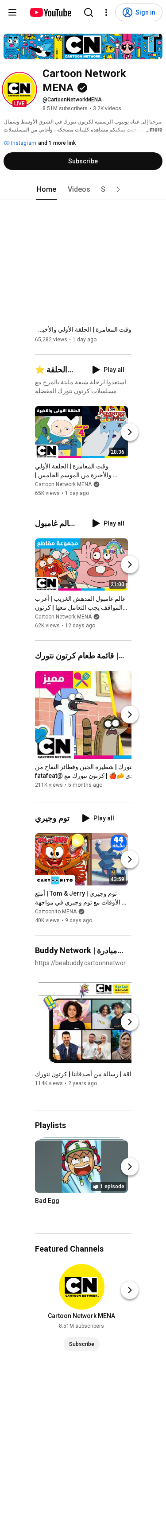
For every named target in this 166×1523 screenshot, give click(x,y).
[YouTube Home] (50, 12)
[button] (19, 89)
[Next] (130, 432)
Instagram (23, 143)
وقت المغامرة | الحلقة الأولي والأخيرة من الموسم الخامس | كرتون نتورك (83, 329)
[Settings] (106, 12)
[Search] (88, 12)
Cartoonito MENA (56, 911)
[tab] (46, 189)
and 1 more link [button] (57, 143)
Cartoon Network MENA (63, 484)
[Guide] (12, 12)
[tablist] (83, 189)
